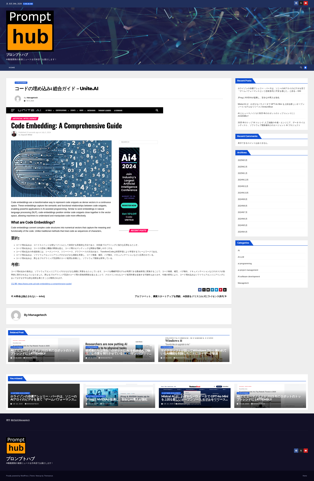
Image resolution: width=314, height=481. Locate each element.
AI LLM (241, 257)
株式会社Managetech (20, 420)
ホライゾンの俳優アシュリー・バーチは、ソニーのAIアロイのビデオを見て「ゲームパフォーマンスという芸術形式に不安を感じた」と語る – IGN (43, 399)
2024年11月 (243, 186)
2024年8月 (242, 206)
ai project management (248, 270)
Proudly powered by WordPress (17, 476)
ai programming (21, 82)
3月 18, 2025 (18, 404)
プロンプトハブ (17, 55)
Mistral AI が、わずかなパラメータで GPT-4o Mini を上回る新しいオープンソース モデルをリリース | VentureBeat (194, 399)
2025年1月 (242, 173)
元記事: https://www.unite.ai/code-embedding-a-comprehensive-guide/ (41, 284)
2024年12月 (243, 180)
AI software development (249, 277)
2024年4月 (242, 232)
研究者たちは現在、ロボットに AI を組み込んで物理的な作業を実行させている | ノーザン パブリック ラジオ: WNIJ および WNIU (119, 353)
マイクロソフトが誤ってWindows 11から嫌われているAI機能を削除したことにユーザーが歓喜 (194, 352)
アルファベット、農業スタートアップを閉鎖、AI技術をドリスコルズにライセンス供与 (179, 296)
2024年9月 (242, 199)
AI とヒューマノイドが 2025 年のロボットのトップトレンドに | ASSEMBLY (43, 352)
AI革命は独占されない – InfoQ (29, 296)
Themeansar (48, 476)
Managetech (32, 98)
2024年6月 (242, 219)
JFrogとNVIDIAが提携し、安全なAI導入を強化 (258, 98)
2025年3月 (242, 160)
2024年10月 (243, 193)
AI (239, 250)
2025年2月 (242, 167)
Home (12, 67)
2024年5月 (242, 225)
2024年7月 (242, 212)
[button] (301, 67)
